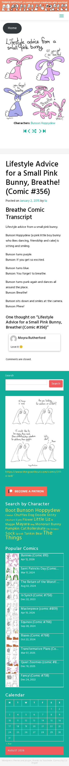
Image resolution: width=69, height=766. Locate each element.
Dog (31, 515)
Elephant (10, 520)
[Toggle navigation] (61, 16)
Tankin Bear (33, 533)
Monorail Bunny (48, 524)
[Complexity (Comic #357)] (40, 131)
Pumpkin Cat (16, 529)
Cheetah (9, 515)
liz (45, 200)
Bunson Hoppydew (43, 123)
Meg (32, 524)
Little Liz (42, 519)
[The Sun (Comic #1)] (25, 131)
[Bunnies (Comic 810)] (44, 131)
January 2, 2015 (30, 200)
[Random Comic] (34, 131)
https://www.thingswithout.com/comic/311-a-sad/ (33, 474)
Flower (28, 519)
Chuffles (20, 515)
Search (9, 376)
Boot (10, 510)
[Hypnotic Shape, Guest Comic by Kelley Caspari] (29, 131)
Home (12, 28)
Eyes (19, 520)
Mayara (23, 524)
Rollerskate (36, 528)
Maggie (10, 524)
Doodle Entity (45, 515)
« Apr (9, 744)
